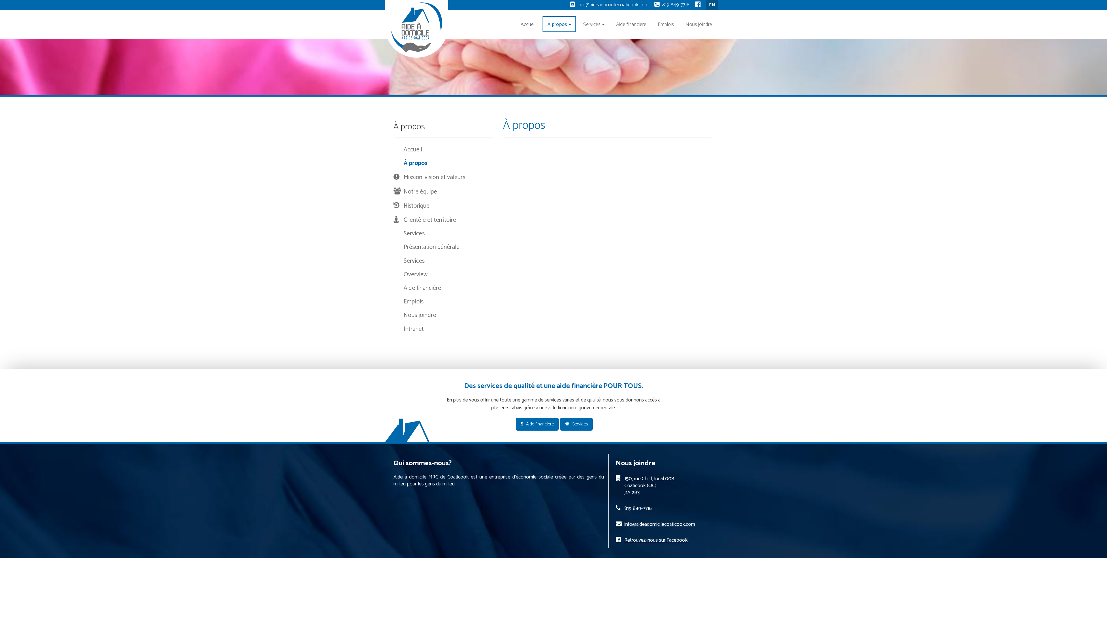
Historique (417, 206)
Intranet (414, 329)
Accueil (528, 24)
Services (592, 24)
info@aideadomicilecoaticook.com (613, 5)
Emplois (666, 24)
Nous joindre (699, 24)
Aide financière (631, 24)
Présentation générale (432, 247)
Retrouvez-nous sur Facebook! (656, 540)
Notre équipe (420, 192)
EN (712, 5)
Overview (416, 274)
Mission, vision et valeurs (434, 177)
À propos (557, 24)
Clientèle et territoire (430, 220)
